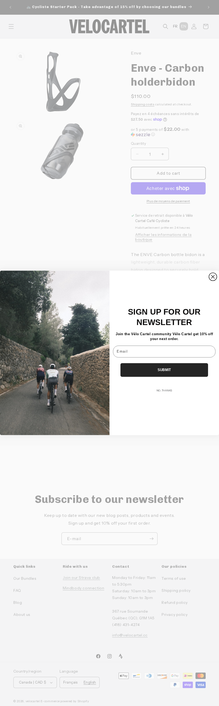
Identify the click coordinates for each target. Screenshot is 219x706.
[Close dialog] (213, 277)
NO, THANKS (164, 390)
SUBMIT (164, 370)
